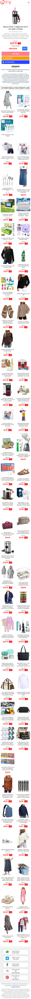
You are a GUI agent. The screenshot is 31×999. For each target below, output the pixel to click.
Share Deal (7, 58)
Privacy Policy (15, 987)
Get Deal (15, 54)
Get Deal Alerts (9, 62)
